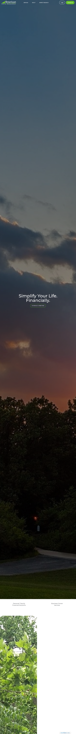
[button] (26, 2)
